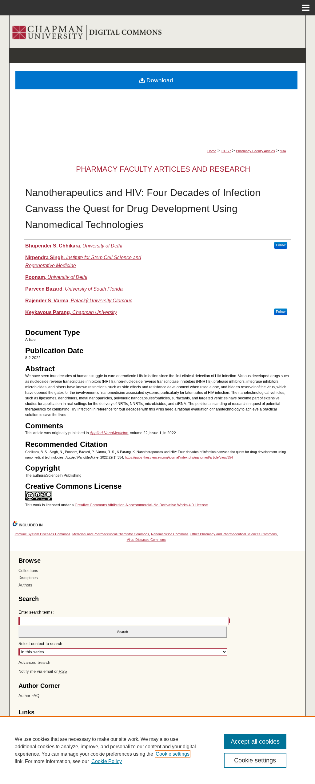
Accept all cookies (255, 741)
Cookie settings (172, 754)
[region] (157, 750)
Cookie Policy (106, 761)
